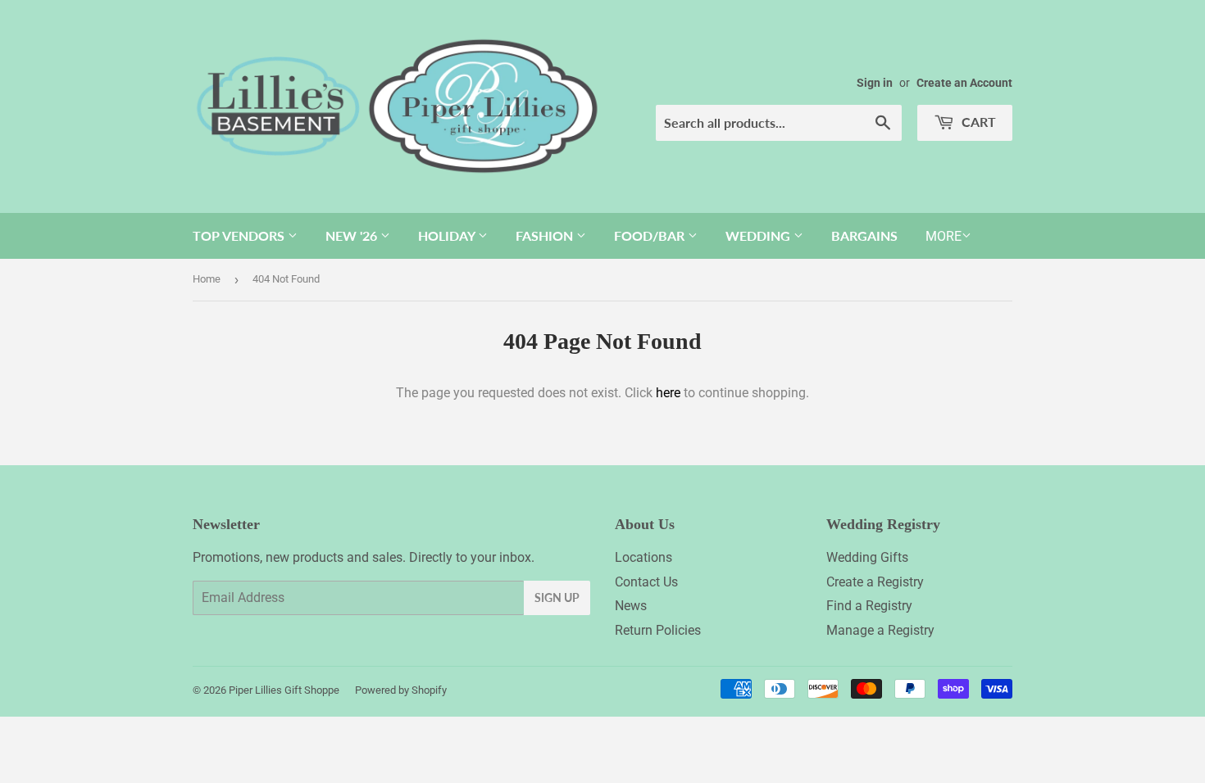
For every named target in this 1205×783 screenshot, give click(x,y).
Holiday (448, 235)
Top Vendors (240, 235)
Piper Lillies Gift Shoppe (284, 690)
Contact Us (646, 582)
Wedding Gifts (867, 557)
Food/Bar (651, 235)
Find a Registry (869, 605)
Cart (977, 121)
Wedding (759, 235)
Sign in (875, 82)
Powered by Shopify (401, 690)
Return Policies (658, 630)
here (668, 393)
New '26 (352, 235)
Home (207, 279)
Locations (643, 557)
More (943, 236)
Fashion (546, 235)
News (631, 605)
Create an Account (964, 82)
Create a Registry (875, 582)
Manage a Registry (880, 630)
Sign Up (557, 597)
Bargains (864, 235)
